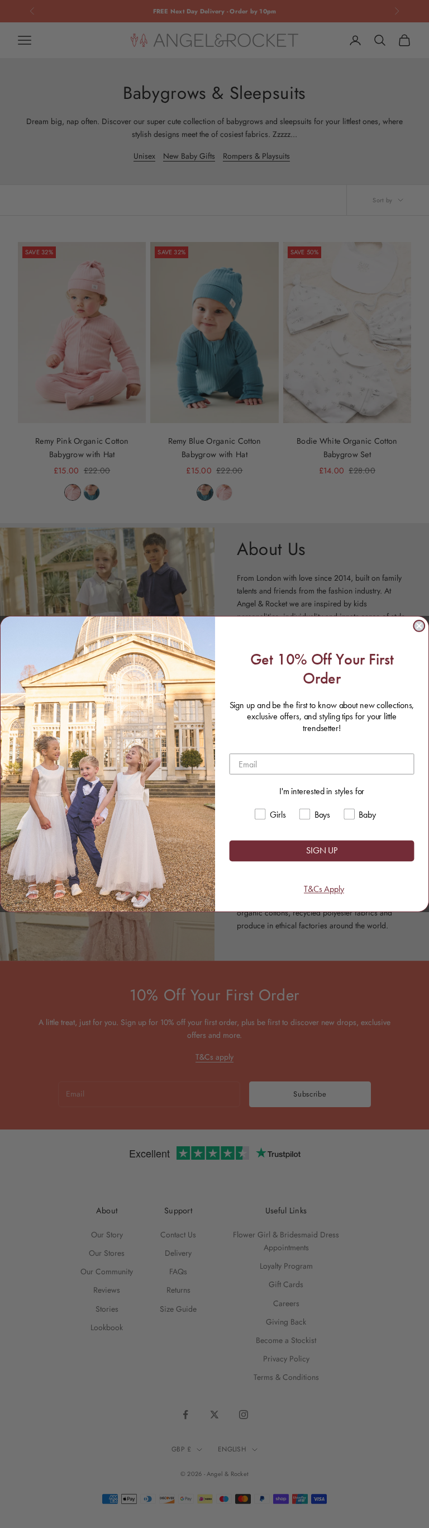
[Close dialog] (419, 626)
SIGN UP (321, 851)
